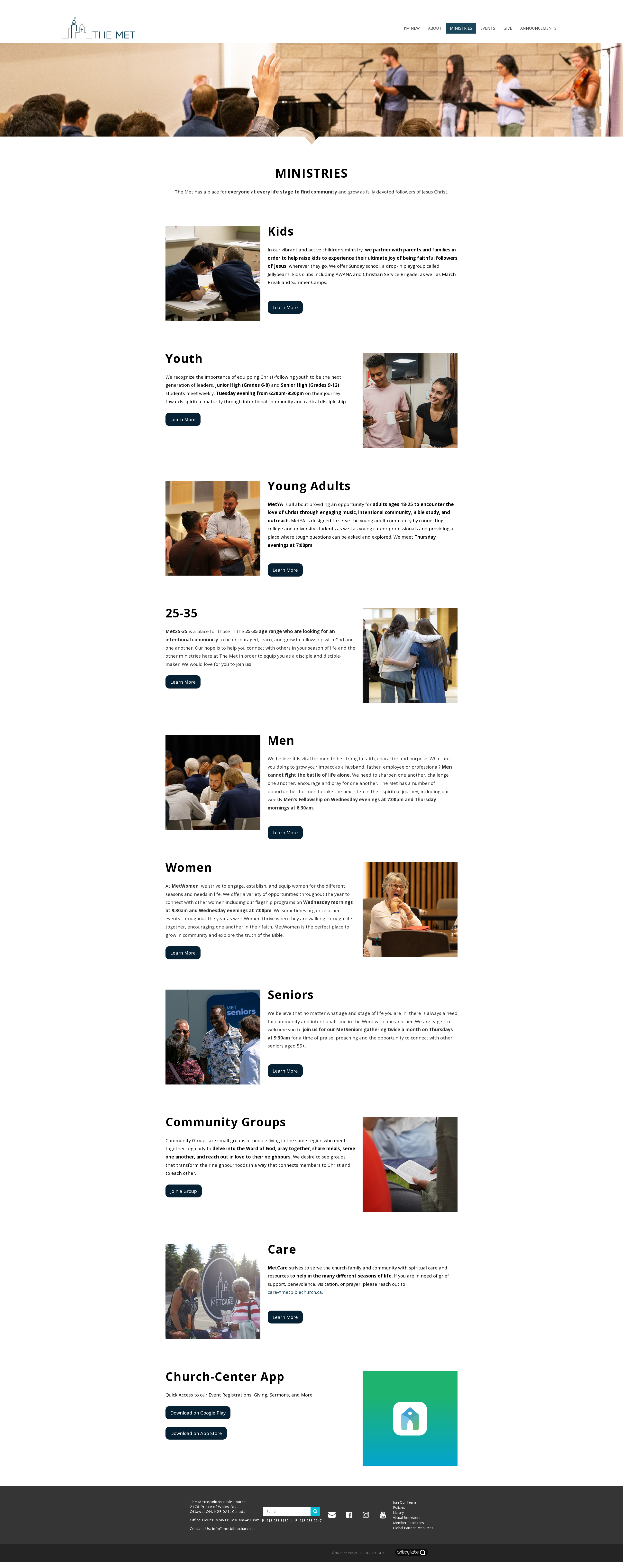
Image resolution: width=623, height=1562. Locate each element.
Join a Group (183, 1191)
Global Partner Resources (413, 1527)
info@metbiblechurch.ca (234, 1528)
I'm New (412, 28)
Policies (399, 1507)
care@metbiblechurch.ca (295, 1292)
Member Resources (408, 1522)
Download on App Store (196, 1433)
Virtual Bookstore (407, 1517)
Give (508, 28)
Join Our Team (404, 1502)
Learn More (285, 307)
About (435, 28)
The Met (347, 1553)
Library (398, 1512)
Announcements (538, 28)
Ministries (461, 28)
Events (487, 28)
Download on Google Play (198, 1413)
